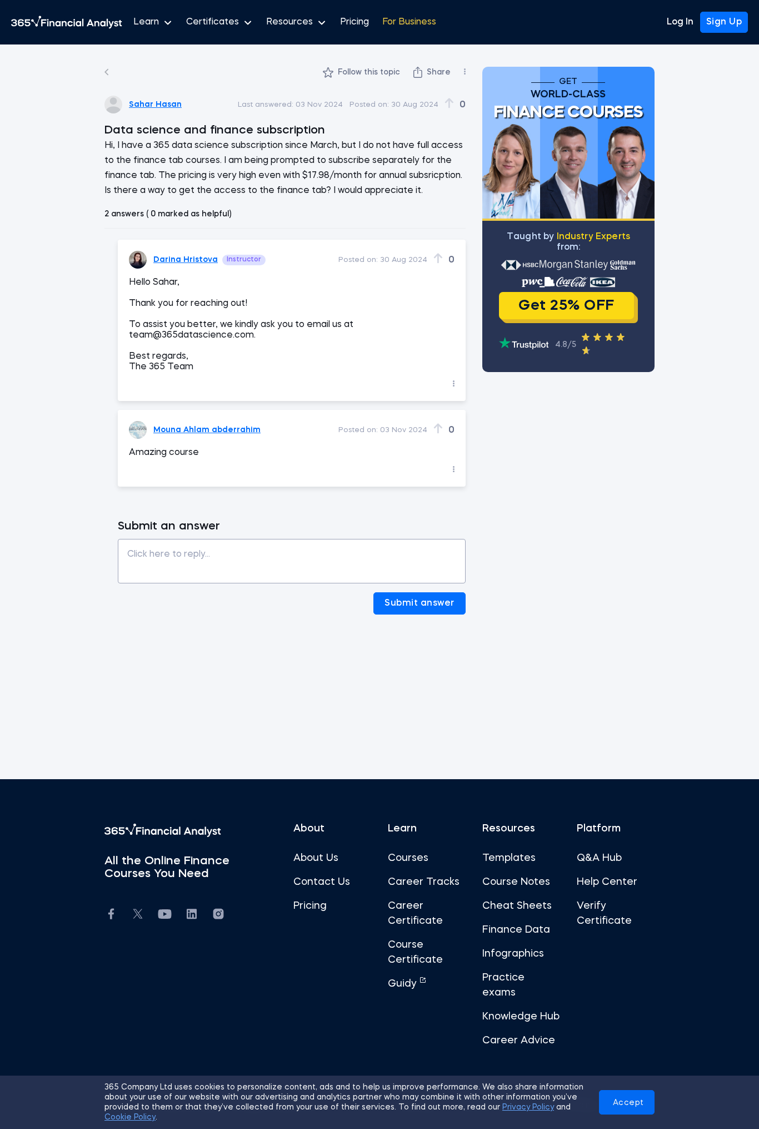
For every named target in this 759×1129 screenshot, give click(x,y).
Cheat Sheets (517, 906)
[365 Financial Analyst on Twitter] (137, 915)
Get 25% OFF (566, 306)
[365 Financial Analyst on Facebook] (111, 915)
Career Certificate (415, 913)
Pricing (354, 22)
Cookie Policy (130, 1117)
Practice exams (503, 985)
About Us (315, 858)
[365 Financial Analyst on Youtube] (165, 915)
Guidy (404, 984)
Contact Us (321, 882)
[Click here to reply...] (291, 557)
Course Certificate (415, 952)
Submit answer (420, 603)
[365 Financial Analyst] (66, 22)
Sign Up (724, 22)
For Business (409, 22)
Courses (408, 858)
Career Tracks (424, 882)
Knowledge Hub (521, 1017)
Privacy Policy (528, 1107)
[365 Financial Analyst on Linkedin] (191, 915)
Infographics (513, 954)
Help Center (607, 882)
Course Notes (516, 882)
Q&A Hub (599, 858)
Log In (680, 22)
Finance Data (516, 930)
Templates (509, 858)
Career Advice (518, 1041)
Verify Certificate (604, 913)
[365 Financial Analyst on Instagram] (218, 915)
